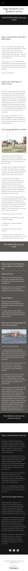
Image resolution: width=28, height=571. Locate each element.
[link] (10, 550)
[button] (3, 3)
